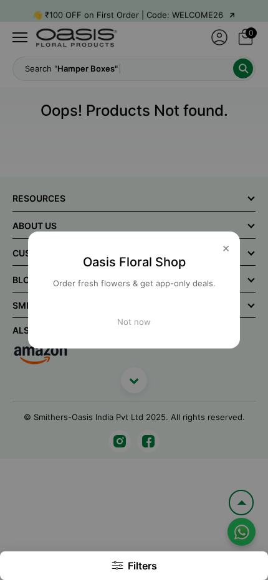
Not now (134, 322)
